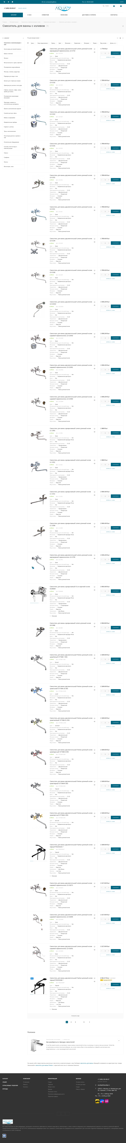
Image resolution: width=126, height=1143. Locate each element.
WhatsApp (67, 1114)
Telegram (63, 1114)
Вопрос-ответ (51, 1087)
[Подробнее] (118, 1040)
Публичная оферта (53, 1096)
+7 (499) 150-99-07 (10, 8)
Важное (78, 1078)
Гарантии (50, 1084)
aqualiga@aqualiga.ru (104, 1085)
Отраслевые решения (10, 1085)
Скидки (50, 1082)
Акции (5, 1082)
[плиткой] (117, 38)
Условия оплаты (80, 1082)
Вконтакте (59, 1114)
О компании (26, 1082)
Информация (52, 1078)
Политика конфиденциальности (56, 1094)
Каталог (5, 1078)
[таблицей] (123, 38)
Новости (25, 1084)
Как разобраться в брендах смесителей (60, 1042)
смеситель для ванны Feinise (44, 1065)
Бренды (5, 1089)
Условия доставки (80, 1084)
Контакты (25, 1087)
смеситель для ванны (86, 1063)
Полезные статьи (52, 1091)
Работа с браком (80, 1089)
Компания (26, 1078)
